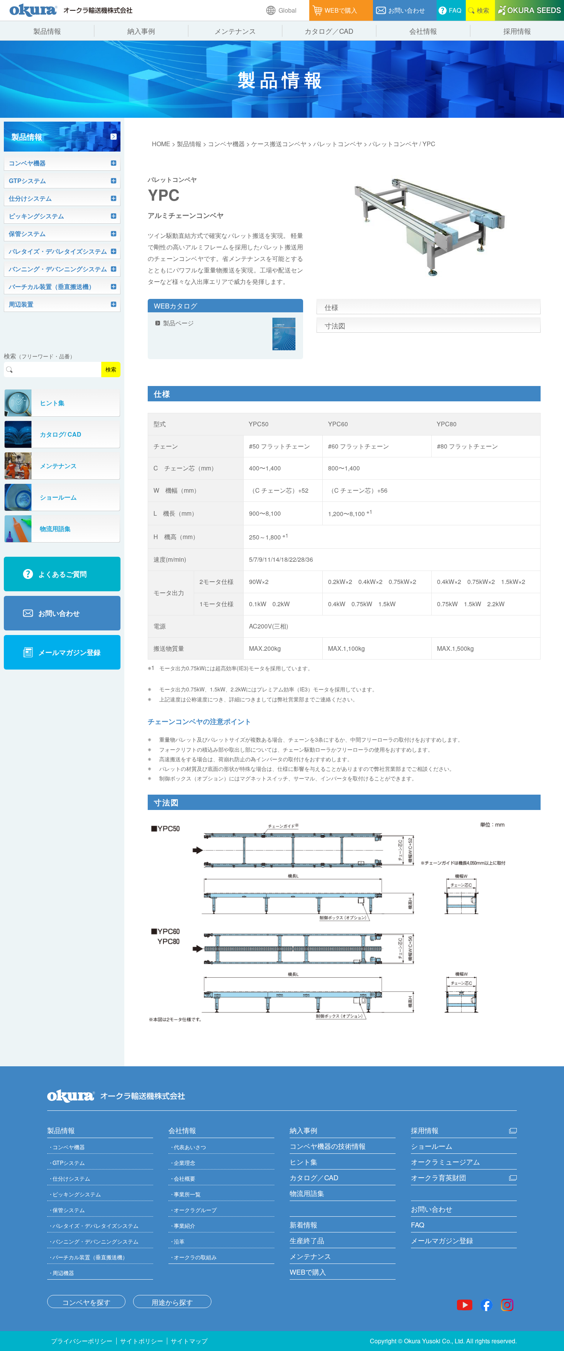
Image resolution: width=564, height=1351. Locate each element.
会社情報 (182, 1130)
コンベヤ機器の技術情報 (328, 1146)
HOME (161, 143)
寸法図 (335, 325)
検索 (111, 369)
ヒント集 (303, 1161)
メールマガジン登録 (442, 1240)
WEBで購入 (308, 1272)
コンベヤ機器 (226, 143)
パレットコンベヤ (337, 143)
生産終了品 (307, 1240)
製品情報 (189, 143)
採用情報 (425, 1130)
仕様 (331, 307)
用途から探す (172, 1302)
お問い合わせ (431, 1209)
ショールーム (431, 1146)
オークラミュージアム (445, 1161)
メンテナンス (310, 1256)
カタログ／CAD (314, 1177)
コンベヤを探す (86, 1302)
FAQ (417, 1224)
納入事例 (303, 1130)
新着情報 (303, 1224)
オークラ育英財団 (438, 1177)
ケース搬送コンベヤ (279, 143)
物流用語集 (307, 1193)
